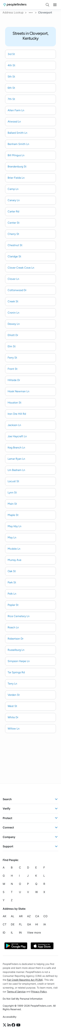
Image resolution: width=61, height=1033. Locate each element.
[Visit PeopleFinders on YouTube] (18, 1025)
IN (20, 932)
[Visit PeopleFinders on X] (5, 1025)
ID (4, 932)
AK (4, 916)
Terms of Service (16, 991)
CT (4, 924)
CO (45, 916)
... (31, 12)
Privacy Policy (39, 991)
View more (34, 932)
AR (21, 916)
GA (29, 924)
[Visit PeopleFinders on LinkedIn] (9, 1025)
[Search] (47, 4)
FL (20, 924)
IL (12, 932)
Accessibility (9, 1016)
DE (13, 924)
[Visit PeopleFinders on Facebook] (14, 1025)
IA (44, 924)
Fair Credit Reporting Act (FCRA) (25, 979)
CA (37, 916)
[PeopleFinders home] (15, 5)
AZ (29, 916)
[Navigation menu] (55, 4)
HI (36, 924)
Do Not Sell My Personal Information (23, 998)
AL (12, 916)
